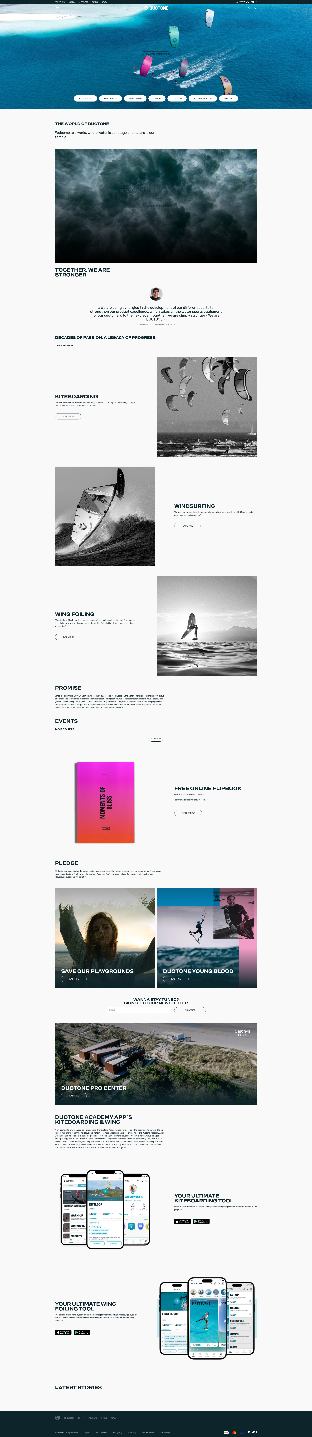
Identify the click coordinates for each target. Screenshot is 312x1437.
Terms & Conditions (101, 1433)
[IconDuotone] (60, 2)
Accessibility (132, 1433)
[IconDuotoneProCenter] (242, 1033)
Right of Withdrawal (148, 1433)
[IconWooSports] (104, 2)
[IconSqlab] (95, 2)
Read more (74, 979)
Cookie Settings (165, 1433)
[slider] (145, 260)
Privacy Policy (117, 1433)
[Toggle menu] (57, 8)
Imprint (87, 1433)
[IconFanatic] (83, 2)
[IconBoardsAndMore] (58, 1418)
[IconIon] (72, 2)
